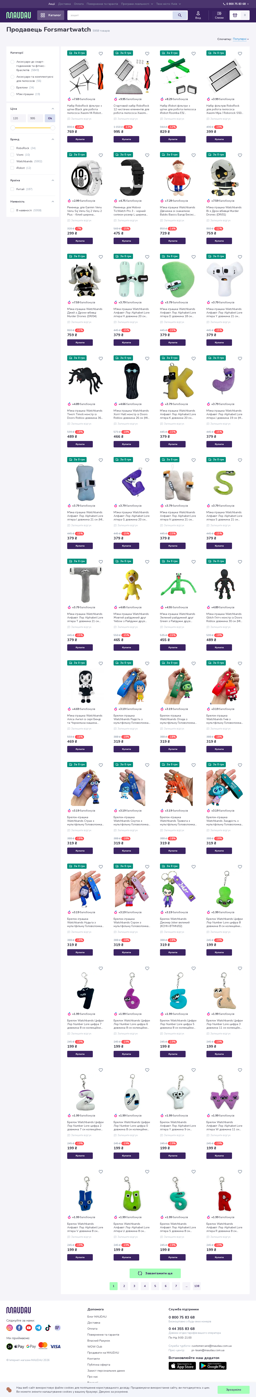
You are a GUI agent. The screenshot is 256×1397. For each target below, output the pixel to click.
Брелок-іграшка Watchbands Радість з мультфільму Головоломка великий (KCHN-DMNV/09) (131, 719)
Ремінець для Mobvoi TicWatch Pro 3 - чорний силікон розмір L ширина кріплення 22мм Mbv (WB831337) (130, 211)
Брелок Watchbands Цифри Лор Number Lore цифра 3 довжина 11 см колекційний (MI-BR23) (224, 1024)
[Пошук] (180, 15)
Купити (80, 139)
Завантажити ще (159, 1273)
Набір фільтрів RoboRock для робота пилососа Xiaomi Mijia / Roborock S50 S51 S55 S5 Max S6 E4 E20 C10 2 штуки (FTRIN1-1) (223, 109)
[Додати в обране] (101, 53)
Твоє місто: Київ (166, 4)
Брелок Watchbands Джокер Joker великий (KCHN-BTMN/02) (175, 922)
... (186, 1286)
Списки (219, 17)
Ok (50, 118)
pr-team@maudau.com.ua (208, 1350)
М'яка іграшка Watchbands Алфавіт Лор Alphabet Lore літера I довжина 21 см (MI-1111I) (85, 516)
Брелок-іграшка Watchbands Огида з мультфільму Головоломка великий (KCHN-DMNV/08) (177, 719)
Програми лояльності (135, 4)
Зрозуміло (233, 1390)
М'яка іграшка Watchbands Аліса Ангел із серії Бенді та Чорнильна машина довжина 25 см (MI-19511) (84, 719)
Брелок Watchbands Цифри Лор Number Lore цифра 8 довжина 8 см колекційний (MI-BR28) (224, 922)
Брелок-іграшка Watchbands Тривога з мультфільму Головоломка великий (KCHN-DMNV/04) (177, 821)
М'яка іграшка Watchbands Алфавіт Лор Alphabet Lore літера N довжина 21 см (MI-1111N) (178, 516)
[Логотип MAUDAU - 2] (20, 15)
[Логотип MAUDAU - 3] (46, 1310)
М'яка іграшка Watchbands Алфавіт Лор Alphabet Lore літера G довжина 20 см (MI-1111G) (132, 516)
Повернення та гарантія (102, 4)
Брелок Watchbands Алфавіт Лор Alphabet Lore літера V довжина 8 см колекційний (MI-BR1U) (85, 1227)
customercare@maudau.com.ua (212, 1346)
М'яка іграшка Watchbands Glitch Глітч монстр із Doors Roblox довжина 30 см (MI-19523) (224, 617)
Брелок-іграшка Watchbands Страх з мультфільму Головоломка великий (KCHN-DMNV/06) (84, 821)
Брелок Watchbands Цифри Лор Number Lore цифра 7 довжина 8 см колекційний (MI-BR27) (85, 1024)
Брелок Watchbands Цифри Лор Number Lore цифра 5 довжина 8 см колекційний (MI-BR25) (178, 1024)
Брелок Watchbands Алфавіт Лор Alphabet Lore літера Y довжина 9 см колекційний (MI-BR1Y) (178, 1125)
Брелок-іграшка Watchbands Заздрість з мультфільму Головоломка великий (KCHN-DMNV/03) (223, 821)
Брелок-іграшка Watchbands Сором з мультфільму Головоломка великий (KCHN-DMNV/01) (131, 922)
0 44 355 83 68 (182, 1328)
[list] (9, 1328)
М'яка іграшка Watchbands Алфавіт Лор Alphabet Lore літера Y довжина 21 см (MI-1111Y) (224, 312)
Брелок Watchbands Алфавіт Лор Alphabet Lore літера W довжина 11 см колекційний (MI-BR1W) (224, 1125)
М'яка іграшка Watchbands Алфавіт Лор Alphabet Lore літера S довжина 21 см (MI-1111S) (224, 516)
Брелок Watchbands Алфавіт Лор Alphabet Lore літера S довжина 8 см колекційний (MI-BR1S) (178, 1227)
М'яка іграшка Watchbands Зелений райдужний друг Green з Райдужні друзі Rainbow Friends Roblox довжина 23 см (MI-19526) (177, 617)
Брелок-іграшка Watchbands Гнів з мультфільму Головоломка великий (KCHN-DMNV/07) (223, 719)
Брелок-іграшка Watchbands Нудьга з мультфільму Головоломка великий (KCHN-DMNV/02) (84, 922)
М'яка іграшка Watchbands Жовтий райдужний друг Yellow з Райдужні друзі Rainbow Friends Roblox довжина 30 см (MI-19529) (131, 617)
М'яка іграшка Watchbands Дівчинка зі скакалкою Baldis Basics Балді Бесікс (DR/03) (177, 211)
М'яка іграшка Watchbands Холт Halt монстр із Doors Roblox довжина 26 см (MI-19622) (131, 414)
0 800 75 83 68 (236, 4)
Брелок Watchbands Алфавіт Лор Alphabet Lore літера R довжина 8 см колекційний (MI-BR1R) (224, 1227)
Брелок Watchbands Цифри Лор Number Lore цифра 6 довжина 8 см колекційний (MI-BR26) (132, 1024)
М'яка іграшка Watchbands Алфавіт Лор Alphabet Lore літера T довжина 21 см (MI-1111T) (85, 617)
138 (196, 1286)
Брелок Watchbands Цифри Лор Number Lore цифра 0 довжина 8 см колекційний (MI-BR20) (132, 1125)
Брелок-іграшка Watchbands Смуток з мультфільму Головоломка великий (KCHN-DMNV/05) (131, 821)
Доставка (64, 4)
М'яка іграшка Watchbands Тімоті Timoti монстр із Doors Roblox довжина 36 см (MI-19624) (84, 414)
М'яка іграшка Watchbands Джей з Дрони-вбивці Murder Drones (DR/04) (84, 312)
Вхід (198, 18)
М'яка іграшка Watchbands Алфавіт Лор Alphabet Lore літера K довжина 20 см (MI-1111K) (178, 414)
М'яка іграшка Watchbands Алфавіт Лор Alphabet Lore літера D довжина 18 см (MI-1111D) (178, 312)
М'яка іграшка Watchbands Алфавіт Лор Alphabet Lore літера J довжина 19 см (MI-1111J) (224, 414)
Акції (51, 4)
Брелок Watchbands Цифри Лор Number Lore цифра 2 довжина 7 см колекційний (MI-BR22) (85, 1125)
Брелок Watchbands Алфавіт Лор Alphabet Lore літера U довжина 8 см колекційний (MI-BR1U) (132, 1227)
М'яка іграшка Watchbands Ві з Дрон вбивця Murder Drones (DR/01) (224, 211)
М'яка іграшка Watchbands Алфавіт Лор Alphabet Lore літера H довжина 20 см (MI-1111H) (132, 312)
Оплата (79, 4)
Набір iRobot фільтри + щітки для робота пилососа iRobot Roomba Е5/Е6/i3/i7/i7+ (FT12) (178, 109)
